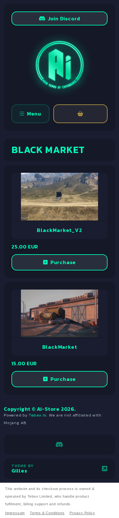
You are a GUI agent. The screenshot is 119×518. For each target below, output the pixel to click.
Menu (34, 113)
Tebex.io (38, 415)
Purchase (63, 262)
